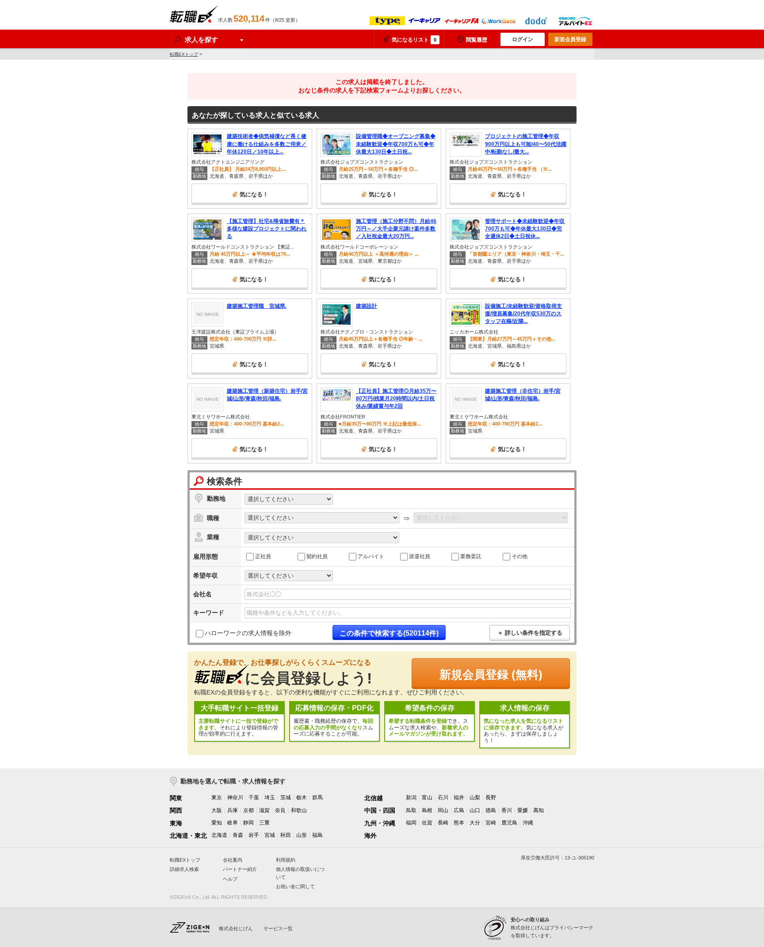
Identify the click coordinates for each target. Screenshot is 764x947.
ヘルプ (230, 879)
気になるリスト (414, 40)
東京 (216, 797)
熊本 (459, 823)
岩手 (253, 835)
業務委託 (470, 556)
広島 (459, 810)
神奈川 (235, 797)
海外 (370, 835)
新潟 (411, 797)
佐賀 (427, 823)
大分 (475, 823)
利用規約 (285, 860)
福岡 (411, 823)
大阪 (216, 810)
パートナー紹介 (240, 869)
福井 (459, 797)
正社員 (263, 556)
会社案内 (232, 860)
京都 (248, 810)
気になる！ (254, 194)
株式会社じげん (236, 928)
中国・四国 (379, 810)
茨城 (285, 797)
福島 (317, 835)
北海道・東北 (188, 835)
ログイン (522, 39)
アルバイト (371, 556)
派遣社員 (419, 556)
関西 (176, 810)
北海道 (219, 835)
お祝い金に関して (295, 886)
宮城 (269, 835)
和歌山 (299, 810)
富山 (427, 797)
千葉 (253, 797)
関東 (176, 797)
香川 (506, 810)
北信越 (373, 797)
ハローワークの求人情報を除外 (248, 632)
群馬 (317, 797)
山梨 (475, 797)
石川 (443, 797)
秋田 (285, 835)
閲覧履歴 (476, 40)
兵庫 (232, 810)
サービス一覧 (278, 928)
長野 (490, 797)
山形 (301, 835)
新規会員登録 (570, 39)
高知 (538, 810)
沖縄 (528, 823)
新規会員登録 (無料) (490, 674)
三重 (264, 823)
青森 (238, 835)
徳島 (490, 810)
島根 (427, 810)
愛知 (216, 823)
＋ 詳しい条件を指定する (529, 632)
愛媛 (522, 810)
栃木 (301, 797)
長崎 (443, 823)
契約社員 (317, 556)
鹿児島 (509, 823)
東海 (176, 823)
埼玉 (269, 797)
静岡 (248, 823)
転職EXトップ (184, 54)
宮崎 (490, 823)
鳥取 (411, 810)
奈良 (280, 810)
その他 (519, 556)
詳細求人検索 (184, 869)
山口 (475, 810)
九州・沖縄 (379, 823)
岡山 (443, 810)
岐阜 (232, 823)
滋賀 (264, 810)
